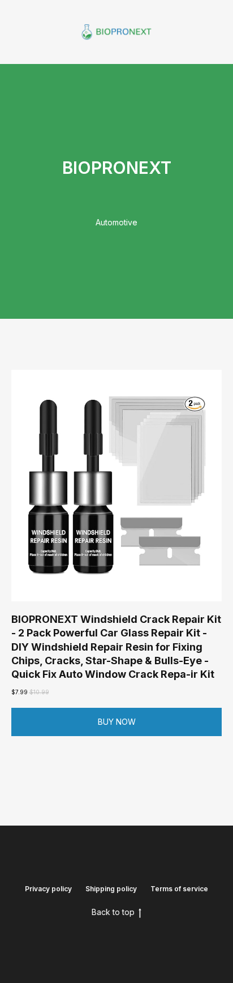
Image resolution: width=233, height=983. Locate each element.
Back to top (113, 912)
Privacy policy (48, 888)
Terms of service (179, 888)
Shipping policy (111, 888)
